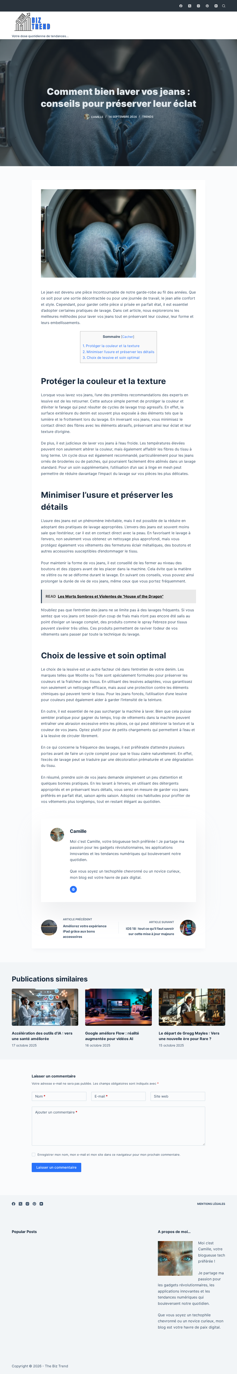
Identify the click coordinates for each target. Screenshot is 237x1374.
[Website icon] (73, 889)
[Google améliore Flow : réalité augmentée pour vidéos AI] (118, 1007)
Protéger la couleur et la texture (111, 346)
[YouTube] (216, 5)
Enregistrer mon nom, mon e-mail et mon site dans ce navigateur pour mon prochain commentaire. (109, 1154)
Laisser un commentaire (56, 1167)
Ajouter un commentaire (56, 1112)
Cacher (127, 337)
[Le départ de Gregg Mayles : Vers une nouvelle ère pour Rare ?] (192, 1007)
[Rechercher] (223, 5)
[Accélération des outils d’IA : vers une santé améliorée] (45, 1007)
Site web (161, 1096)
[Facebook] (180, 5)
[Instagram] (198, 5)
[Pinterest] (207, 5)
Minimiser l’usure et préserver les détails (118, 352)
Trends (147, 116)
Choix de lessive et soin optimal (111, 357)
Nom (40, 1096)
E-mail (101, 1096)
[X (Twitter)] (189, 5)
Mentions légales (211, 1204)
